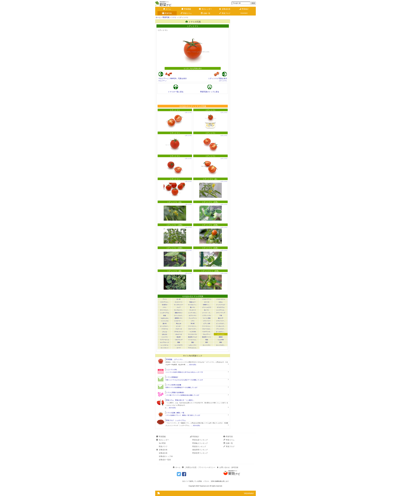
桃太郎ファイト (206, 337)
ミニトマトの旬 (171, 369)
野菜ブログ (226, 13)
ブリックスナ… (220, 329)
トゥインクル (164, 321)
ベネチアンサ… (206, 331)
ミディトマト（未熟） (210, 202)
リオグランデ (178, 339)
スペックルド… (178, 315)
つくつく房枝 (207, 318)
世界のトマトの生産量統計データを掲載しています (181, 387)
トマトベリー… (220, 321)
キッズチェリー (178, 304)
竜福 (206, 339)
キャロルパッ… (192, 304)
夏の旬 (165, 323)
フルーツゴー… (192, 329)
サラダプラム (221, 307)
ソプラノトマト (206, 315)
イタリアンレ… (164, 302)
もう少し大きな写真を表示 (193, 68)
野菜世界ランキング (200, 453)
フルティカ (178, 329)
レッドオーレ (164, 345)
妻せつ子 (220, 318)
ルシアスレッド (164, 342)
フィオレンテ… (220, 326)
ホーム (168, 9)
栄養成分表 (226, 9)
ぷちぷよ (164, 331)
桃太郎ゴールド (192, 337)
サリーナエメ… (164, 310)
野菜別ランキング (199, 446)
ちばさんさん (164, 318)
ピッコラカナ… (220, 323)
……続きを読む (191, 364)
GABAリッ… (206, 304)
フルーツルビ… (206, 329)
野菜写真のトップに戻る (209, 91)
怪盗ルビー (192, 302)
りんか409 (221, 339)
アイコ (165, 299)
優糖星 (221, 337)
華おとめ (178, 323)
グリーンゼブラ (206, 307)
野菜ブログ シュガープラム (176, 420)
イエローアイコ (206, 299)
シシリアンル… (220, 310)
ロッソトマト (207, 345)
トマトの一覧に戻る (175, 91)
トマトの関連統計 (172, 377)
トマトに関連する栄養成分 (175, 392)
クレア (179, 307)
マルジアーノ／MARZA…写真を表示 (172, 78)
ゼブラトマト (193, 315)
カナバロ (206, 302)
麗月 (206, 342)
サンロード (192, 310)
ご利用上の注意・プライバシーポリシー (200, 467)
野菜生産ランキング (200, 440)
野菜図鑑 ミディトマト (174, 359)
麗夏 (178, 342)
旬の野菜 (162, 443)
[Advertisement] (193, 99)
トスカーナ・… (178, 321)
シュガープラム (164, 312)
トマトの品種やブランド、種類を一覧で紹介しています (182, 415)
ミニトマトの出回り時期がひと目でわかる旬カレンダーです (184, 372)
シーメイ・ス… (206, 312)
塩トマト (206, 310)
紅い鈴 (179, 299)
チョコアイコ (193, 318)
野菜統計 (245, 9)
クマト (165, 307)
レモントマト (193, 345)
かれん (221, 302)
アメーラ (192, 299)
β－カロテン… (220, 331)
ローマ (179, 348)
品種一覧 (206, 13)
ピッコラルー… (164, 326)
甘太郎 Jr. (164, 304)
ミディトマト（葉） (175, 271)
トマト (173, 17)
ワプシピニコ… (192, 348)
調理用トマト (178, 318)
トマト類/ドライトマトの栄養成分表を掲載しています (182, 395)
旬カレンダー (207, 9)
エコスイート (178, 302)
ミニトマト (164, 337)
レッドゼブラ (178, 345)
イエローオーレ (220, 299)
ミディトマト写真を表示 (217, 78)
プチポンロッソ (178, 331)
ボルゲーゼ (178, 334)
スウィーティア (220, 312)
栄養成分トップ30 (166, 456)
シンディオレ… (192, 312)
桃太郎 (179, 337)
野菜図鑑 (187, 9)
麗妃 (192, 342)
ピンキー (178, 326)
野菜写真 (168, 13)
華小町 (193, 323)
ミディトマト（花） (210, 179)
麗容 (220, 342)
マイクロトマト (192, 334)
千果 (220, 315)
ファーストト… (192, 326)
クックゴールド (220, 304)
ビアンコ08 (206, 323)
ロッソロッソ (164, 348)
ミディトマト (223, 81)
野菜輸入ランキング (200, 443)
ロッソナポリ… (220, 345)
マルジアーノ (162, 81)
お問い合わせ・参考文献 (228, 467)
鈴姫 (164, 315)
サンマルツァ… (178, 310)
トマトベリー (207, 321)
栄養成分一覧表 (165, 459)
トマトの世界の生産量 (173, 385)
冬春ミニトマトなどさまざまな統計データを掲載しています (184, 380)
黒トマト (192, 307)
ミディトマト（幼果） (174, 248)
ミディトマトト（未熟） (210, 271)
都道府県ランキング (200, 449)
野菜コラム (187, 13)
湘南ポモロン (178, 312)
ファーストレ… (206, 326)
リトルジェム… (192, 339)
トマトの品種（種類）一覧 (175, 412)
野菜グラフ (163, 446)
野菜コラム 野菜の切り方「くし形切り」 (180, 400)
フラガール (164, 329)
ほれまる (164, 334)
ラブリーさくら (164, 339)
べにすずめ (192, 331)
